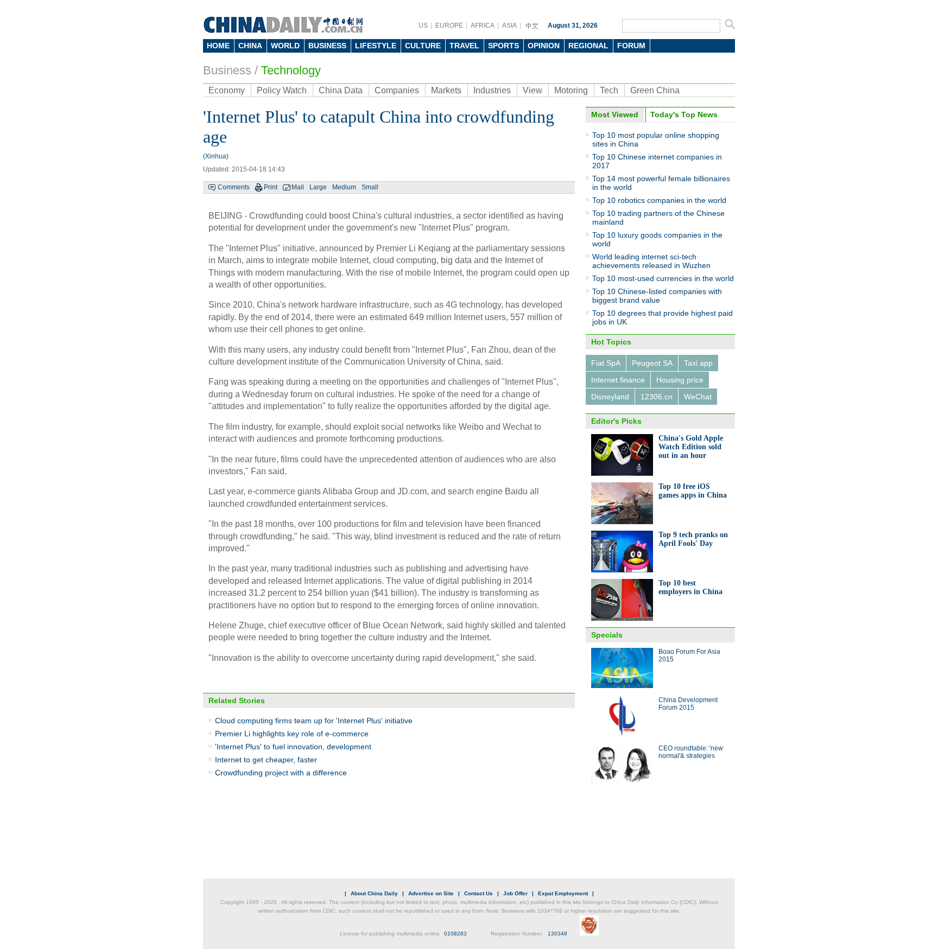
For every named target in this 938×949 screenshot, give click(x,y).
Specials (607, 634)
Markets (446, 90)
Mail (297, 187)
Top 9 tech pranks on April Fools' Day (693, 539)
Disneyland (610, 396)
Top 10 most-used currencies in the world (663, 278)
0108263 (455, 934)
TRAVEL (464, 45)
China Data (341, 90)
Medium (344, 187)
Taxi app (698, 363)
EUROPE (449, 25)
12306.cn (657, 396)
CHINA (250, 45)
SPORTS (503, 45)
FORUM (631, 45)
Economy (226, 90)
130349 (557, 934)
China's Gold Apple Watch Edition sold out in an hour (690, 447)
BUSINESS (327, 45)
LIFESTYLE (375, 45)
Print (270, 187)
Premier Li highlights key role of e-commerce (292, 733)
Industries (492, 90)
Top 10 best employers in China (690, 587)
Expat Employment (563, 893)
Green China (655, 90)
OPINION (544, 45)
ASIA (509, 25)
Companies (397, 90)
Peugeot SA (652, 363)
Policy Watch (282, 90)
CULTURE (423, 45)
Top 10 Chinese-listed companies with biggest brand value (657, 295)
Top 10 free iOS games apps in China (692, 490)
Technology (291, 70)
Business (227, 70)
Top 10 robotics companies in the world (659, 200)
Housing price (680, 379)
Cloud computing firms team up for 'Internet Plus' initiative (314, 720)
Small (370, 187)
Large (318, 187)
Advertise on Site (431, 893)
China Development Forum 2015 (688, 703)
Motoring (571, 90)
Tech (609, 90)
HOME (218, 45)
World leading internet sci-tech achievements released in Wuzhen (651, 261)
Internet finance (618, 379)
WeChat (698, 396)
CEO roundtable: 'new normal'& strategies (690, 752)
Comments (234, 187)
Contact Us (478, 893)
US (423, 25)
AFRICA (483, 25)
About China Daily (374, 893)
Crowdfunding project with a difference (281, 772)
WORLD (285, 45)
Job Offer (515, 893)
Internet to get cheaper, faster (266, 759)
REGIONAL (588, 45)
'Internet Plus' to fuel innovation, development (293, 746)
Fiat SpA (605, 363)
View (532, 90)
